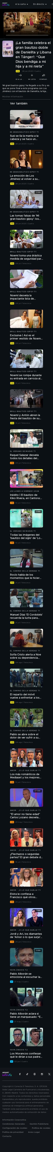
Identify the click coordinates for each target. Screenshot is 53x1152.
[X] (49, 1074)
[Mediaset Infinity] (5, 4)
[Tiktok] (27, 1074)
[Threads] (34, 1074)
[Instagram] (42, 1074)
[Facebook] (20, 1074)
